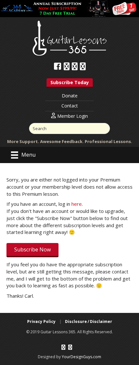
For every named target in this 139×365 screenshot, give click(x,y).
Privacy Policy (41, 321)
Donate (70, 96)
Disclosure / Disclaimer (88, 321)
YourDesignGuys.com (81, 356)
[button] (70, 83)
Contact (69, 106)
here (76, 204)
